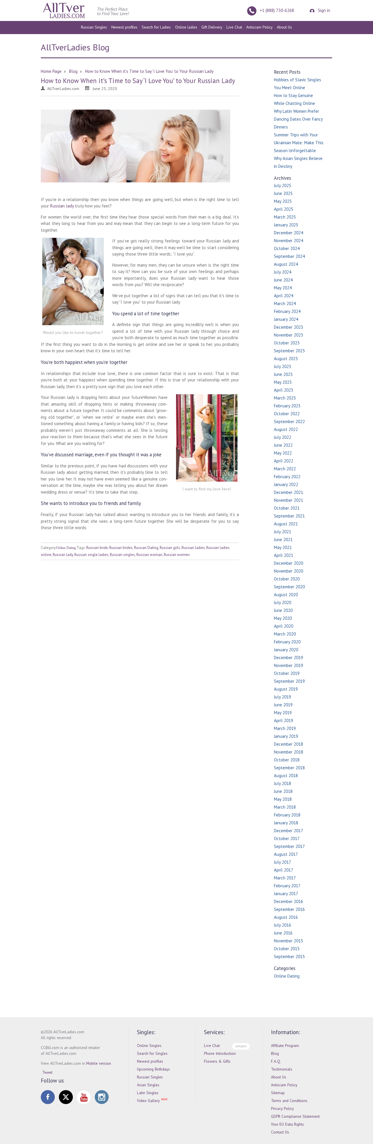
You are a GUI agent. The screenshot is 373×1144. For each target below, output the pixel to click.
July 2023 (282, 366)
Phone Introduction (220, 1053)
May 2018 (283, 799)
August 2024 (286, 264)
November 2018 (288, 752)
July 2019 (282, 697)
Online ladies (186, 27)
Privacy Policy (282, 1108)
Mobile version (98, 1063)
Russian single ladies (91, 554)
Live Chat (234, 27)
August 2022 (286, 429)
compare (241, 1046)
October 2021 (287, 508)
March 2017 (285, 878)
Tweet (47, 1072)
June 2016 (283, 933)
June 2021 (283, 539)
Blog (275, 1053)
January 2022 (286, 484)
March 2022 (285, 468)
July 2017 (282, 862)
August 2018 (286, 775)
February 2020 (287, 642)
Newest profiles (124, 27)
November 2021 (288, 500)
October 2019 (287, 673)
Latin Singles (148, 1092)
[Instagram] (102, 1097)
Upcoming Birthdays (153, 1069)
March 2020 (285, 634)
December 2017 (288, 830)
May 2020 (283, 618)
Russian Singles (94, 27)
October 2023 (287, 343)
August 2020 (286, 594)
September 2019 (289, 681)
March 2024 (285, 303)
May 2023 (283, 382)
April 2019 (283, 720)
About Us (284, 27)
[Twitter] (66, 1097)
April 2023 (283, 390)
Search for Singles (152, 1053)
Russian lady (62, 206)
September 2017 (289, 846)
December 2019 (288, 657)
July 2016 (282, 925)
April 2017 (283, 870)
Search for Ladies (156, 27)
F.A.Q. (276, 1061)
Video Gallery (148, 1100)
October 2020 (287, 579)
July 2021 (282, 531)
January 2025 (286, 225)
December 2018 (288, 744)
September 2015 (289, 956)
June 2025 (283, 193)
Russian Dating (146, 547)
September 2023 (289, 350)
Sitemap (278, 1092)
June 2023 (283, 374)
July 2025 (282, 185)
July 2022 (282, 437)
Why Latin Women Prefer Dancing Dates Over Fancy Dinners (298, 119)
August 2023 (286, 358)
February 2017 (287, 885)
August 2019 (286, 689)
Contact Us (280, 1132)
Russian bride (97, 547)
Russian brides (121, 547)
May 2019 (283, 712)
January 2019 (286, 736)
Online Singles (149, 1045)
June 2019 (283, 704)
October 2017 (287, 838)
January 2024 (286, 319)
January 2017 (286, 893)
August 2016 (286, 917)
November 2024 (288, 240)
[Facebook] (48, 1097)
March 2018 (285, 807)
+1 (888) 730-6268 (276, 10)
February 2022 (287, 476)
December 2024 (288, 232)
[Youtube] (84, 1097)
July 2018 (282, 783)
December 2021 (288, 492)
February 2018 (287, 815)
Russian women (177, 554)
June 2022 (283, 445)
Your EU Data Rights (287, 1124)
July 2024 (282, 272)
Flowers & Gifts (217, 1061)
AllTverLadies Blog (75, 47)
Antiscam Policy (259, 27)
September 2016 (289, 909)
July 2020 (282, 602)
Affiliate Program (285, 1045)
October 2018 (287, 760)
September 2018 (289, 767)
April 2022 (283, 461)
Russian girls (170, 547)
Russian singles (122, 554)
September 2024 (289, 256)
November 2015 (288, 941)
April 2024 (283, 295)
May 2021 (283, 547)
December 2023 (288, 327)
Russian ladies (193, 547)
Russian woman (149, 554)
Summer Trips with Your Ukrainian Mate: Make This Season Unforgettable (298, 142)
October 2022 (287, 413)
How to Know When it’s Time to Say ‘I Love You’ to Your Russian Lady (138, 80)
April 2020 (283, 626)
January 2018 (286, 823)
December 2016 (288, 901)
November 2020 (288, 571)
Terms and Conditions (289, 1100)
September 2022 (289, 421)
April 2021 (283, 555)
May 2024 (283, 288)
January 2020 (286, 649)
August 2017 (286, 854)
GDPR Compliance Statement (295, 1116)
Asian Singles (148, 1084)
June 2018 (283, 791)
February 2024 (287, 311)
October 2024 (287, 248)
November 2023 (288, 335)
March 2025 (285, 217)
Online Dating (66, 548)
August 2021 (286, 524)
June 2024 (283, 280)
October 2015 (287, 948)
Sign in (323, 10)
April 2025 (283, 209)
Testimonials (281, 1069)
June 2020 (283, 610)
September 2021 (289, 516)
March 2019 (285, 728)
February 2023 (287, 406)
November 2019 (288, 665)
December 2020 (288, 563)
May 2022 (283, 453)
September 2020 (289, 586)
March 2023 (285, 398)
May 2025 (283, 201)
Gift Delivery (211, 27)
